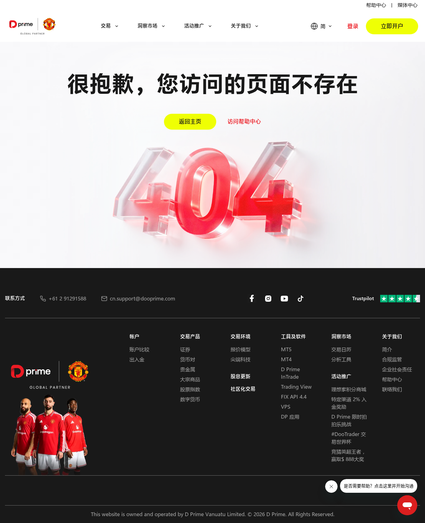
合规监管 (392, 359)
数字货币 (190, 399)
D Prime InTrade (290, 373)
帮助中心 (376, 5)
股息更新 (240, 376)
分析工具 (341, 359)
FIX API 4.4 (293, 396)
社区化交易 (243, 389)
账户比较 (139, 349)
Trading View (296, 386)
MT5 (286, 349)
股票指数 (190, 389)
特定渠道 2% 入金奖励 (349, 403)
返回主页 (190, 122)
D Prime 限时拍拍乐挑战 (349, 420)
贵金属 (187, 369)
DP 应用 (290, 416)
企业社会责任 (397, 369)
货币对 (187, 359)
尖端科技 (240, 359)
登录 (352, 26)
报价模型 (240, 349)
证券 (185, 349)
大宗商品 (190, 379)
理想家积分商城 (348, 389)
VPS (285, 406)
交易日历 (341, 349)
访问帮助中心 (244, 122)
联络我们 (392, 389)
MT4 (286, 359)
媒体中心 (408, 5)
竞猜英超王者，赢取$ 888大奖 (348, 455)
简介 (387, 349)
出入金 (136, 359)
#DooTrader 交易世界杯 (348, 438)
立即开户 (392, 26)
